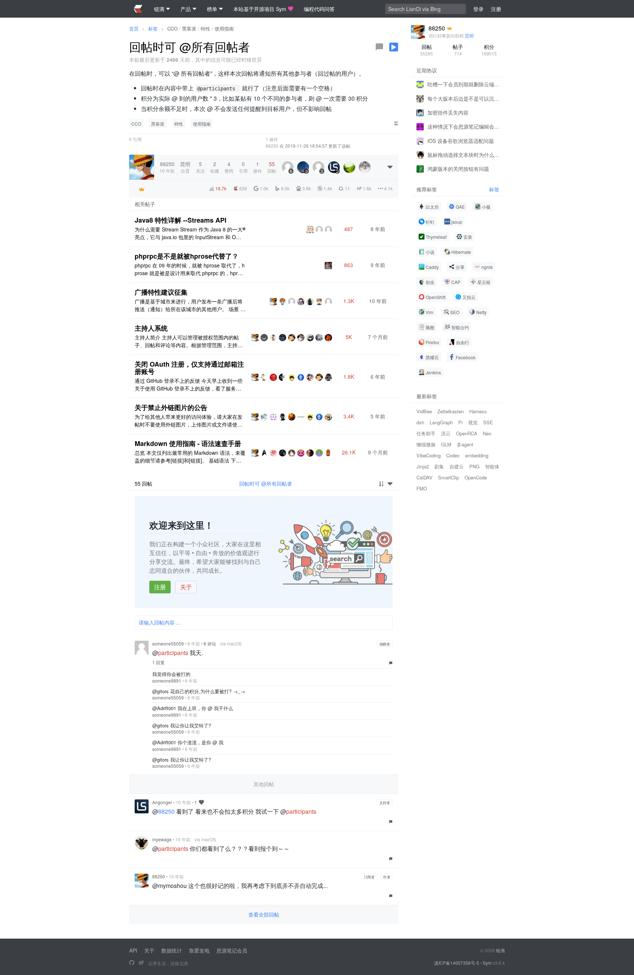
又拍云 (469, 297)
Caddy (432, 267)
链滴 (500, 950)
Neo (487, 433)
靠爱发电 (199, 950)
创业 (430, 282)
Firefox (432, 342)
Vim (429, 312)
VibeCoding (428, 455)
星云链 (484, 282)
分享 (460, 267)
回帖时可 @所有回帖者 (265, 483)
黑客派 (189, 28)
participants (173, 652)
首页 (134, 28)
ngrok (487, 267)
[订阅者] (142, 189)
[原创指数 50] (244, 228)
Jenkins (433, 372)
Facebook (466, 357)
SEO (454, 312)
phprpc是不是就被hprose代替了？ (186, 256)
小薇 (486, 207)
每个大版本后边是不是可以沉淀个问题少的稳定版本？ (463, 98)
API (133, 950)
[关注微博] (141, 962)
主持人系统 (151, 328)
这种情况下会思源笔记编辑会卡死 (463, 126)
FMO (421, 488)
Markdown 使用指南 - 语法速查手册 (188, 443)
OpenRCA (466, 433)
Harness (478, 411)
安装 (467, 237)
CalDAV (424, 477)
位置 (185, 167)
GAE (460, 207)
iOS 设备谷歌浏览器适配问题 (460, 140)
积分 (489, 50)
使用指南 (224, 28)
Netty (481, 312)
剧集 (439, 466)
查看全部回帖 (263, 914)
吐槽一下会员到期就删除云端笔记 (463, 84)
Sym (487, 963)
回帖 (426, 50)
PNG (474, 466)
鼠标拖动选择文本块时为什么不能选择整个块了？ (463, 154)
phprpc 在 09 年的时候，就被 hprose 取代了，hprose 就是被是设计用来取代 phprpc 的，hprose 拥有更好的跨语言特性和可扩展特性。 (190, 269)
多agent (465, 444)
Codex (453, 455)
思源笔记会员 (231, 950)
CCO (172, 28)
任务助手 (426, 433)
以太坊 (432, 207)
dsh (420, 422)
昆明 (469, 35)
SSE (488, 422)
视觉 (473, 422)
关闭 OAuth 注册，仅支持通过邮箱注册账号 (189, 367)
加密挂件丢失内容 (448, 112)
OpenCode (475, 477)
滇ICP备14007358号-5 (456, 963)
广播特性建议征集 (161, 292)
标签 (153, 28)
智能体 (492, 466)
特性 (205, 28)
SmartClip (448, 477)
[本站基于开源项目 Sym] (131, 962)
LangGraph (441, 422)
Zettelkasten (450, 411)
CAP (455, 282)
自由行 (462, 342)
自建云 (456, 466)
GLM (446, 444)
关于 (186, 587)
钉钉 (430, 222)
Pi (460, 422)
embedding (476, 455)
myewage (162, 839)
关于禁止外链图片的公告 (171, 407)
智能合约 (460, 327)
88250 (272, 146)
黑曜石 (432, 357)
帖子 (458, 50)
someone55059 (168, 643)
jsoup (456, 222)
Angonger (162, 802)
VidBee (424, 411)
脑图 (430, 327)
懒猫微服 (426, 444)
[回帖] (379, 47)
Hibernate (461, 252)
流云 (446, 433)
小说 (430, 252)
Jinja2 (422, 466)
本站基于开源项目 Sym (259, 8)
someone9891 (166, 680)
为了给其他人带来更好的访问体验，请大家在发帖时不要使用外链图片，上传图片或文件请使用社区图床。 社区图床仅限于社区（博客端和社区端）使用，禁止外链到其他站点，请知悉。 (189, 420)
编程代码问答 (319, 8)
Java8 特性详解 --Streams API (180, 220)
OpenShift (435, 297)
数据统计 (171, 950)
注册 (160, 587)
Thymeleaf (436, 237)
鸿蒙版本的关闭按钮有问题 (458, 168)
